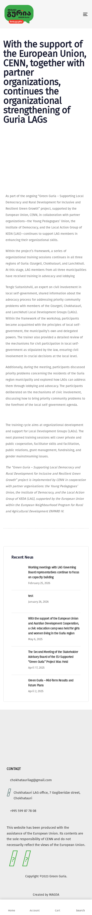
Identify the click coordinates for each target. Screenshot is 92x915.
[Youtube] (25, 858)
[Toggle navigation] (74, 14)
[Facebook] (12, 858)
